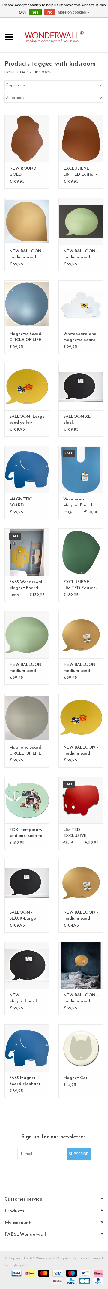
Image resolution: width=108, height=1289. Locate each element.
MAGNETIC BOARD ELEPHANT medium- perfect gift (26, 503)
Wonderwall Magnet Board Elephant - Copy (79, 503)
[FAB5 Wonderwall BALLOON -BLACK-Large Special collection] (27, 882)
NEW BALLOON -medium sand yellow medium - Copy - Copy (26, 254)
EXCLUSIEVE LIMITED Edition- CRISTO (80, 172)
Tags (24, 72)
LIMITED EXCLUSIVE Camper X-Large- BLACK (81, 833)
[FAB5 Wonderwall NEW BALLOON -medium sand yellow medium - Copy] (81, 634)
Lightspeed (19, 1265)
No (49, 12)
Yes (35, 12)
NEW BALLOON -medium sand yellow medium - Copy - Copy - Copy (26, 668)
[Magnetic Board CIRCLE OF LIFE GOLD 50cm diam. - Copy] (27, 717)
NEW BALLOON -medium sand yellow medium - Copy (80, 668)
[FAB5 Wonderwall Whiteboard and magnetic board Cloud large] (81, 304)
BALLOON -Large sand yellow (27, 419)
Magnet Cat (75, 1078)
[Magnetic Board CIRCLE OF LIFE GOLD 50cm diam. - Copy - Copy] (27, 304)
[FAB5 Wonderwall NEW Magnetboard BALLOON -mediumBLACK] (27, 965)
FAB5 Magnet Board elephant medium (24, 1081)
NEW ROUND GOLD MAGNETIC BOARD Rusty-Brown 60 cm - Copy (23, 172)
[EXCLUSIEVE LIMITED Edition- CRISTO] (81, 138)
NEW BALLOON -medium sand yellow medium (80, 751)
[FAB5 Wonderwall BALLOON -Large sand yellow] (27, 386)
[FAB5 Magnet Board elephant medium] (27, 1048)
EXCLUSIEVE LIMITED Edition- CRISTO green (80, 585)
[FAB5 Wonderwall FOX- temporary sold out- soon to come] (27, 800)
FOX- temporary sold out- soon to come (25, 833)
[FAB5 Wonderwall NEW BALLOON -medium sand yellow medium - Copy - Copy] (27, 221)
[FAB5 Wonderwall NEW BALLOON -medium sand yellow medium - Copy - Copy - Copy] (27, 634)
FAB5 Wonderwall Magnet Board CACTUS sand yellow (26, 585)
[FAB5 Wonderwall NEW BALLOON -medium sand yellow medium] (81, 717)
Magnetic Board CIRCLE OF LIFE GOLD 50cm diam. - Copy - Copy (25, 337)
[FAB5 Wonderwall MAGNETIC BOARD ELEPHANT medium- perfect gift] (27, 469)
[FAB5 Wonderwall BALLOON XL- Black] (81, 386)
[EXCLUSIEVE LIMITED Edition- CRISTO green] (81, 552)
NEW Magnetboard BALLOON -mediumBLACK (23, 998)
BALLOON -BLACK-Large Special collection (26, 916)
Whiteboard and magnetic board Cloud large (80, 337)
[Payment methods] (16, 1273)
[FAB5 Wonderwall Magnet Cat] (81, 1048)
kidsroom (42, 72)
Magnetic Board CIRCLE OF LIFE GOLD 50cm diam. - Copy (25, 751)
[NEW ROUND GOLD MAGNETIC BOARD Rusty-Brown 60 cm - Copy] (27, 138)
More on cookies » (73, 12)
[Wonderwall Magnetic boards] (63, 37)
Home (10, 72)
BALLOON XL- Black (77, 419)
